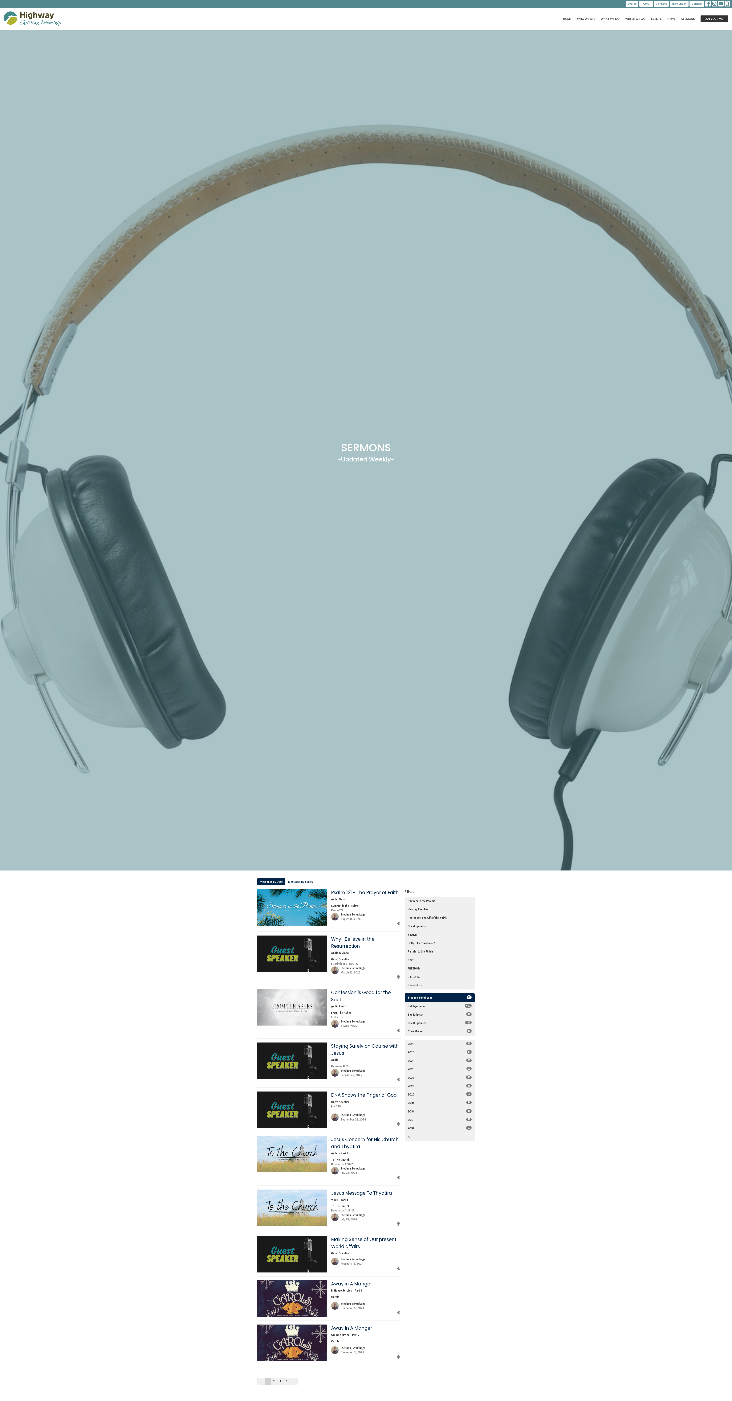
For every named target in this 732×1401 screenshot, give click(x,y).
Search (632, 4)
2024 (439, 1061)
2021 (439, 1086)
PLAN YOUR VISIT (714, 19)
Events (656, 19)
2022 (439, 1077)
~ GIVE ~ (646, 4)
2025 (439, 1052)
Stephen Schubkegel (439, 997)
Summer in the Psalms (421, 901)
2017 (439, 1120)
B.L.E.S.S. (414, 977)
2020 (439, 1094)
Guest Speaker (417, 926)
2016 (439, 1128)
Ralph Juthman (439, 1006)
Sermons (688, 19)
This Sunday (679, 4)
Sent (410, 960)
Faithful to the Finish (420, 951)
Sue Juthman (439, 1014)
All (409, 1136)
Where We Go (635, 19)
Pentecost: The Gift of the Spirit (427, 918)
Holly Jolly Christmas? (421, 943)
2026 (439, 1044)
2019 (439, 1103)
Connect (661, 4)
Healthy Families (418, 909)
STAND (412, 934)
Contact (696, 4)
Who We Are (586, 19)
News (671, 19)
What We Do (610, 19)
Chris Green (439, 1031)
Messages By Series (300, 881)
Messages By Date (271, 881)
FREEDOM (414, 968)
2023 (439, 1069)
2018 (439, 1111)
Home (567, 19)
